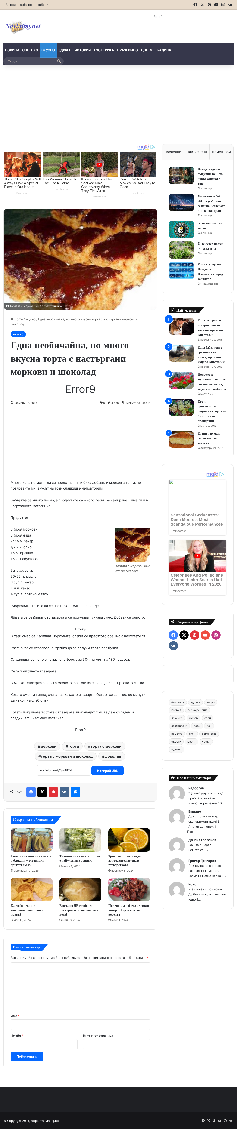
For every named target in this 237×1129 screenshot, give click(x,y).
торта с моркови (106, 746)
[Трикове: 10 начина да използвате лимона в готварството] (129, 840)
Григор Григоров (202, 861)
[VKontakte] (64, 792)
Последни (172, 152)
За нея (11, 4)
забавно (26, 4)
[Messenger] (75, 792)
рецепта (176, 733)
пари (197, 726)
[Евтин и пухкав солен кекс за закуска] (181, 439)
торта (73, 746)
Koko (192, 884)
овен (207, 718)
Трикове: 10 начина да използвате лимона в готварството (124, 860)
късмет (176, 710)
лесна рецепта (198, 710)
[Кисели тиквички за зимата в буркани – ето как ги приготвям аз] (32, 840)
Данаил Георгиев (202, 840)
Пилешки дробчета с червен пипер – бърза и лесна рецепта (128, 910)
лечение (177, 718)
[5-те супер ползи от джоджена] (181, 250)
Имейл (17, 1035)
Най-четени (197, 152)
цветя (146, 50)
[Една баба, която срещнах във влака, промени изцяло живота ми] (181, 353)
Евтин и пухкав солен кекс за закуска (209, 438)
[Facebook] (31, 792)
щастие (176, 749)
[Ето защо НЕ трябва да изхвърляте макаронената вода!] (80, 889)
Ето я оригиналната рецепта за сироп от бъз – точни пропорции (212, 411)
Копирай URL (107, 771)
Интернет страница (98, 1035)
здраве (64, 50)
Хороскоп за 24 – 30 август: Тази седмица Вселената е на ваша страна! (211, 203)
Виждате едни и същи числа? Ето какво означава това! (210, 176)
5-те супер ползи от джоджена (210, 246)
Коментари (221, 152)
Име (15, 1016)
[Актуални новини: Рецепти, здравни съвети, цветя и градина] (22, 26)
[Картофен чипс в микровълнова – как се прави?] (32, 889)
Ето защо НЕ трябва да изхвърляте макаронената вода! (78, 910)
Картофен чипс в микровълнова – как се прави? (28, 910)
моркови (48, 746)
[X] (42, 792)
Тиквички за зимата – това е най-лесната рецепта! (79, 858)
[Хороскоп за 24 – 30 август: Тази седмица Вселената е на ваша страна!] (181, 202)
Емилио (194, 811)
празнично (127, 50)
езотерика (104, 50)
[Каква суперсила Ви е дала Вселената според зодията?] (181, 270)
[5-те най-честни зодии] (181, 229)
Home (18, 319)
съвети (176, 741)
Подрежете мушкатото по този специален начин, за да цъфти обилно (212, 381)
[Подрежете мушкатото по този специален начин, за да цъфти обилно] (181, 380)
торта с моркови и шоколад (67, 756)
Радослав (196, 788)
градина (163, 50)
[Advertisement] (118, 104)
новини (12, 50)
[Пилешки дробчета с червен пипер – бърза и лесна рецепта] (129, 889)
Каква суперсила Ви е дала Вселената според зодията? (210, 271)
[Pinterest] (53, 792)
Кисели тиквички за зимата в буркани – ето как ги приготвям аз (31, 860)
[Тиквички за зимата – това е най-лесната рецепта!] (80, 840)
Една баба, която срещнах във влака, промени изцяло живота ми (211, 354)
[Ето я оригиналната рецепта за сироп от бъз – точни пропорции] (181, 407)
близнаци (177, 702)
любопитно (45, 4)
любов (193, 718)
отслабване (179, 726)
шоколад (112, 756)
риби (192, 733)
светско (30, 50)
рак (209, 726)
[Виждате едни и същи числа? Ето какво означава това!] (181, 175)
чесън (206, 741)
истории (83, 50)
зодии (211, 702)
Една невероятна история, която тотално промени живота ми (210, 327)
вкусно (48, 50)
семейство (209, 733)
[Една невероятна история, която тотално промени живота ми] (181, 326)
